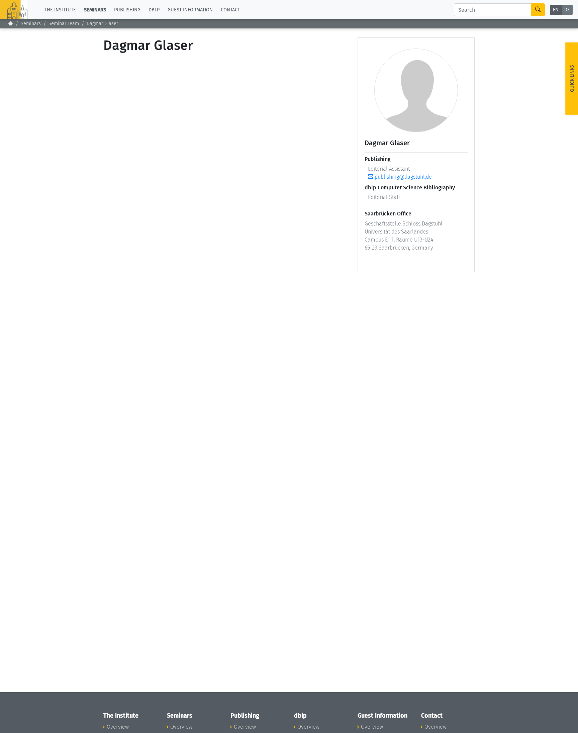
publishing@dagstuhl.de (402, 177)
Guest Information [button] (190, 9)
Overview (118, 727)
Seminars (31, 23)
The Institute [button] (60, 9)
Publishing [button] (127, 9)
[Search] (538, 9)
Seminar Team (64, 23)
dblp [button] (154, 9)
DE (567, 10)
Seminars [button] (95, 9)
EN (556, 10)
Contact (230, 9)
